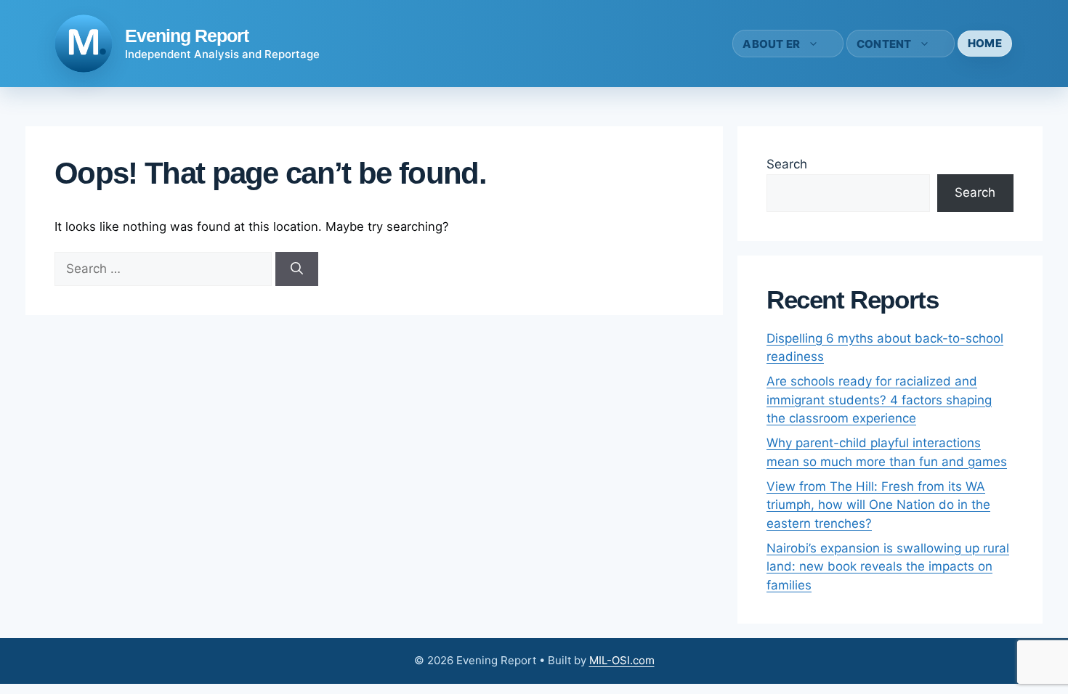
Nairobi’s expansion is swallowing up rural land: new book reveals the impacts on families (887, 566)
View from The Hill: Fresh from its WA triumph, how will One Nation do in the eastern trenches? (878, 505)
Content (884, 44)
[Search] (296, 269)
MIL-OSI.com (622, 660)
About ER (771, 44)
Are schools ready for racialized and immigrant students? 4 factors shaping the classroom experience (879, 399)
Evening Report (186, 35)
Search (786, 164)
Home (985, 43)
